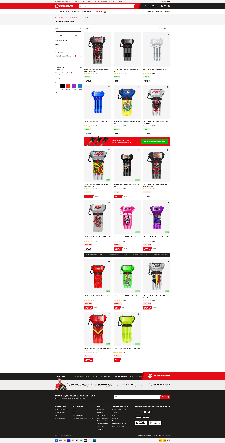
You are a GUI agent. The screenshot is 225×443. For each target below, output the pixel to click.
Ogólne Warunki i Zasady (144, 435)
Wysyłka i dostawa (60, 412)
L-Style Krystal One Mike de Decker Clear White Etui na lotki (96, 185)
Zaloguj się (100, 412)
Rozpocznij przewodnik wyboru (154, 141)
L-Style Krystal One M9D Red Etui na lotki (96, 296)
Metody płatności (60, 418)
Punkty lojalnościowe (78, 415)
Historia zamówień (102, 423)
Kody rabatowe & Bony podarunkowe (82, 418)
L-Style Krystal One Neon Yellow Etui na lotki (127, 348)
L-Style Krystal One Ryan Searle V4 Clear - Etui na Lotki (155, 123)
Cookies (168, 435)
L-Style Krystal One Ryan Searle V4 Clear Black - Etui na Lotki (96, 70)
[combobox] (107, 6)
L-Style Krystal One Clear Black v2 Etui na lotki (126, 70)
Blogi (73, 412)
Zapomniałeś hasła (102, 418)
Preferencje (100, 429)
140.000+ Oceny (166, 1)
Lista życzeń (100, 426)
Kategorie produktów (118, 426)
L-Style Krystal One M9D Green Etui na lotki (126, 296)
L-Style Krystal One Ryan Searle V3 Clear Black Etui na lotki (155, 185)
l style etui (78, 17)
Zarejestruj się (101, 415)
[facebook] (137, 412)
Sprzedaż (115, 412)
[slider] (55, 31)
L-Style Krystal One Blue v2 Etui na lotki (95, 121)
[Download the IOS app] (141, 422)
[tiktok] (149, 412)
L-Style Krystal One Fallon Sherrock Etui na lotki (126, 185)
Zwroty (57, 415)
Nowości (114, 415)
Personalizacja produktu (119, 423)
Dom (66, 17)
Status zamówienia (102, 421)
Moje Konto (100, 409)
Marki (113, 421)
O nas (73, 409)
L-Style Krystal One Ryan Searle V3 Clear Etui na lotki (97, 238)
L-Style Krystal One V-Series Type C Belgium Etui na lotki (156, 297)
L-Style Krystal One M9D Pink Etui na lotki (126, 237)
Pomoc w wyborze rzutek (119, 409)
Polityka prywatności (158, 435)
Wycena (57, 421)
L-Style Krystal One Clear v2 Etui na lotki (155, 69)
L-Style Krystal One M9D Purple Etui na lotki (156, 237)
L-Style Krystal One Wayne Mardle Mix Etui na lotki (127, 123)
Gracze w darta (87, 12)
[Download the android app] (155, 422)
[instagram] (141, 412)
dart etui (71, 17)
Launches (74, 12)
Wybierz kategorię (61, 12)
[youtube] (145, 412)
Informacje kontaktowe (61, 409)
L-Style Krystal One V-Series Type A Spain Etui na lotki (97, 349)
